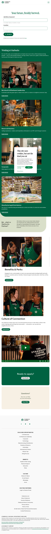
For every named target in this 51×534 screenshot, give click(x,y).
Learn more (5, 95)
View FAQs (25, 402)
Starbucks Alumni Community (25, 502)
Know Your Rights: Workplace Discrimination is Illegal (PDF (13, 522)
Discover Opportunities (25, 432)
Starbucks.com (25, 496)
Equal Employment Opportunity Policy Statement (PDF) (12, 523)
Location (6, 25)
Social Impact (25, 478)
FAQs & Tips (25, 451)
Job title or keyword (9, 17)
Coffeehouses (25, 434)
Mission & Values (25, 475)
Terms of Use (25, 506)
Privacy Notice (20, 171)
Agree (29, 167)
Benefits (25, 459)
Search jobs (25, 378)
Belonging (25, 480)
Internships (25, 447)
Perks (25, 468)
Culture (25, 473)
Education (25, 465)
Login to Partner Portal (25, 490)
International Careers (25, 449)
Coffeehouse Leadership (25, 436)
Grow (25, 482)
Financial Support (25, 463)
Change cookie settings (21, 167)
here (26, 38)
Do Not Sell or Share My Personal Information (25, 508)
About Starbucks (25, 498)
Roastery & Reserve (25, 445)
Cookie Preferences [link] (25, 510)
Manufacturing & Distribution (25, 443)
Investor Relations (25, 500)
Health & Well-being (25, 461)
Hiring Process (25, 453)
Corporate (25, 438)
